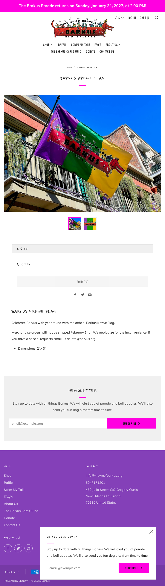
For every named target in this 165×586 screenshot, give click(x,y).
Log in (132, 17)
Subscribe (129, 423)
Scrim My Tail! (80, 44)
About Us (112, 44)
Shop (46, 44)
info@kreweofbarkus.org (104, 475)
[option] (82, 153)
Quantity (23, 264)
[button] (74, 223)
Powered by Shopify (16, 580)
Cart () (145, 17)
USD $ (116, 17)
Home (69, 67)
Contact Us (106, 51)
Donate (90, 51)
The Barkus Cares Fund (66, 51)
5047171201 (95, 483)
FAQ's (98, 44)
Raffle (62, 44)
